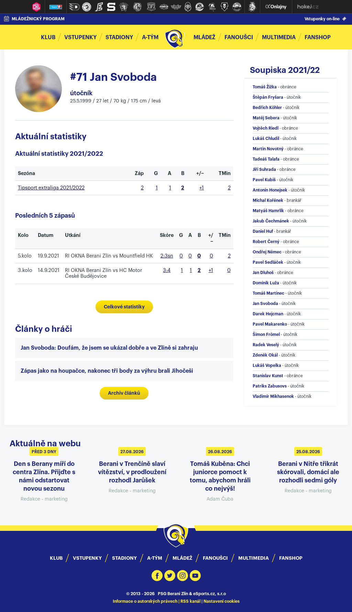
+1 (201, 187)
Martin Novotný (268, 149)
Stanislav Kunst (268, 376)
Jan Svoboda (265, 304)
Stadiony (119, 37)
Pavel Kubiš (264, 180)
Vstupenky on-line (322, 19)
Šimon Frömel (266, 334)
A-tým (150, 37)
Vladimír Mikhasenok (273, 396)
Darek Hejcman (268, 314)
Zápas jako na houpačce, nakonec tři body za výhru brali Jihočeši (107, 371)
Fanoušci (238, 37)
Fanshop (318, 37)
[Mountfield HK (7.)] (151, 7)
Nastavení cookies (222, 601)
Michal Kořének (268, 200)
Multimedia (279, 37)
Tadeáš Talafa (266, 159)
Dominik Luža (266, 283)
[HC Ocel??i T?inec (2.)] (86, 7)
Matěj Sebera (266, 118)
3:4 (166, 270)
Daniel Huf (263, 231)
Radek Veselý (266, 345)
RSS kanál (190, 601)
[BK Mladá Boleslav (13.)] (224, 7)
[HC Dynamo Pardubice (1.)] (74, 7)
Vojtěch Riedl (265, 128)
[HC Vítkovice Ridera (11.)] (200, 7)
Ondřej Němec (267, 252)
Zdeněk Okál (265, 355)
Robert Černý (266, 242)
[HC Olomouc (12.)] (212, 7)
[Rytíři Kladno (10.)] (187, 7)
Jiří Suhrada (264, 169)
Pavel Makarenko (270, 324)
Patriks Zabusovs (270, 386)
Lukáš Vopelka (267, 365)
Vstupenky (80, 37)
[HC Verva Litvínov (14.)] (237, 7)
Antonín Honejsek (270, 190)
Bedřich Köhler (267, 108)
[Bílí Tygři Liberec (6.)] (137, 7)
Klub (48, 37)
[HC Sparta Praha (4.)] (111, 7)
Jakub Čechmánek (271, 221)
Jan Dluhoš (263, 273)
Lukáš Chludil (266, 138)
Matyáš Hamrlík (268, 211)
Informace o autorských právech (145, 601)
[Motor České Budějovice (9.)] (176, 7)
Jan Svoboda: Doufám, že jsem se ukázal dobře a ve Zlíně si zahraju (109, 348)
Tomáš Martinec (268, 293)
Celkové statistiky (124, 306)
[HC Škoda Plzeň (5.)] (124, 7)
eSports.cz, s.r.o (209, 594)
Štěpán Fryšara (268, 97)
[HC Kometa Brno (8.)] (163, 7)
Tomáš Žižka (265, 87)
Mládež (205, 37)
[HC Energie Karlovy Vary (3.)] (99, 7)
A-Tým (154, 558)
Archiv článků (124, 393)
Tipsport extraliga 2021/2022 (51, 187)
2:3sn (167, 256)
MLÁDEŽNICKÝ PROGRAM (38, 19)
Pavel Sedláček (268, 262)
